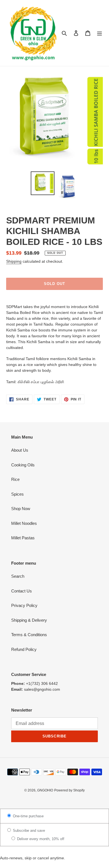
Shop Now (20, 508)
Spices (17, 494)
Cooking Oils (23, 465)
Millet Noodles (24, 523)
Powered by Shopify (69, 790)
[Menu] (99, 33)
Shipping (14, 261)
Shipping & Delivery (29, 620)
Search (17, 576)
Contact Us (21, 591)
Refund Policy (24, 649)
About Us (19, 450)
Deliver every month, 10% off (40, 839)
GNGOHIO (45, 790)
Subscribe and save (28, 830)
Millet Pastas (23, 537)
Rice (15, 479)
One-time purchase (28, 816)
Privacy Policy (24, 605)
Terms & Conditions (29, 634)
